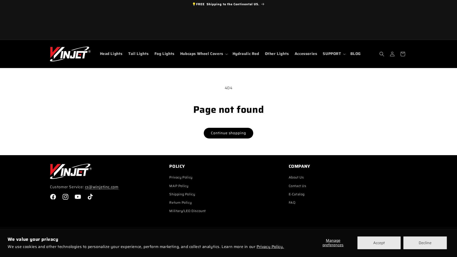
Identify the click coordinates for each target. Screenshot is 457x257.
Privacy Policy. (270, 247)
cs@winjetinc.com (102, 187)
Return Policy (180, 202)
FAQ (292, 202)
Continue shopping (228, 133)
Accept (379, 243)
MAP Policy (178, 185)
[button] (203, 54)
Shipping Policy (182, 194)
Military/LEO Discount (187, 210)
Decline (425, 243)
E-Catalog (297, 194)
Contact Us (297, 185)
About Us (296, 177)
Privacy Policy (180, 177)
